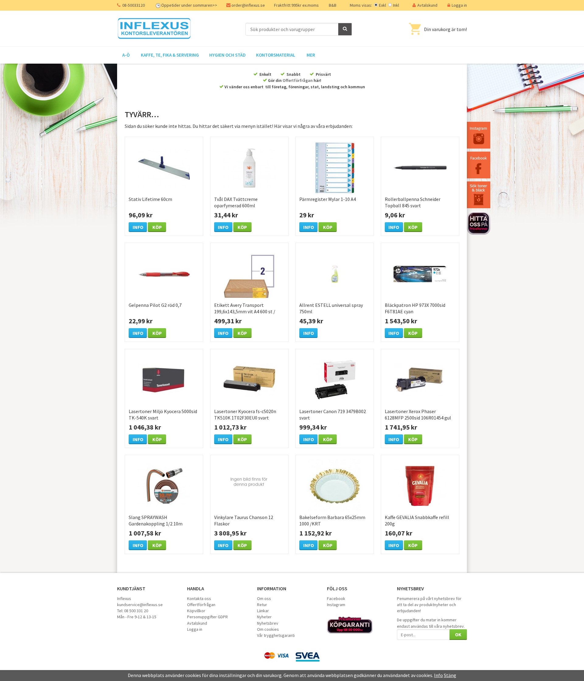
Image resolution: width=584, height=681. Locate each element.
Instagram (336, 604)
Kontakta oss (199, 598)
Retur (262, 604)
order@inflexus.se (248, 5)
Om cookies (268, 629)
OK (458, 634)
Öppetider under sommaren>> (189, 5)
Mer (311, 55)
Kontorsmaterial (275, 55)
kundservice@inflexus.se (140, 604)
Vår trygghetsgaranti (276, 635)
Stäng (450, 675)
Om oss (264, 598)
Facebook (336, 598)
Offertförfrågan (298, 80)
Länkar (263, 610)
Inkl (396, 5)
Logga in (459, 5)
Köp (157, 227)
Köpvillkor (196, 610)
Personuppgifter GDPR (207, 617)
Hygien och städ (227, 55)
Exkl (382, 5)
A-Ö (126, 55)
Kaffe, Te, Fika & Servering (170, 55)
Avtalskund (427, 5)
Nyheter (264, 617)
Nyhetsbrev (267, 623)
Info (138, 227)
